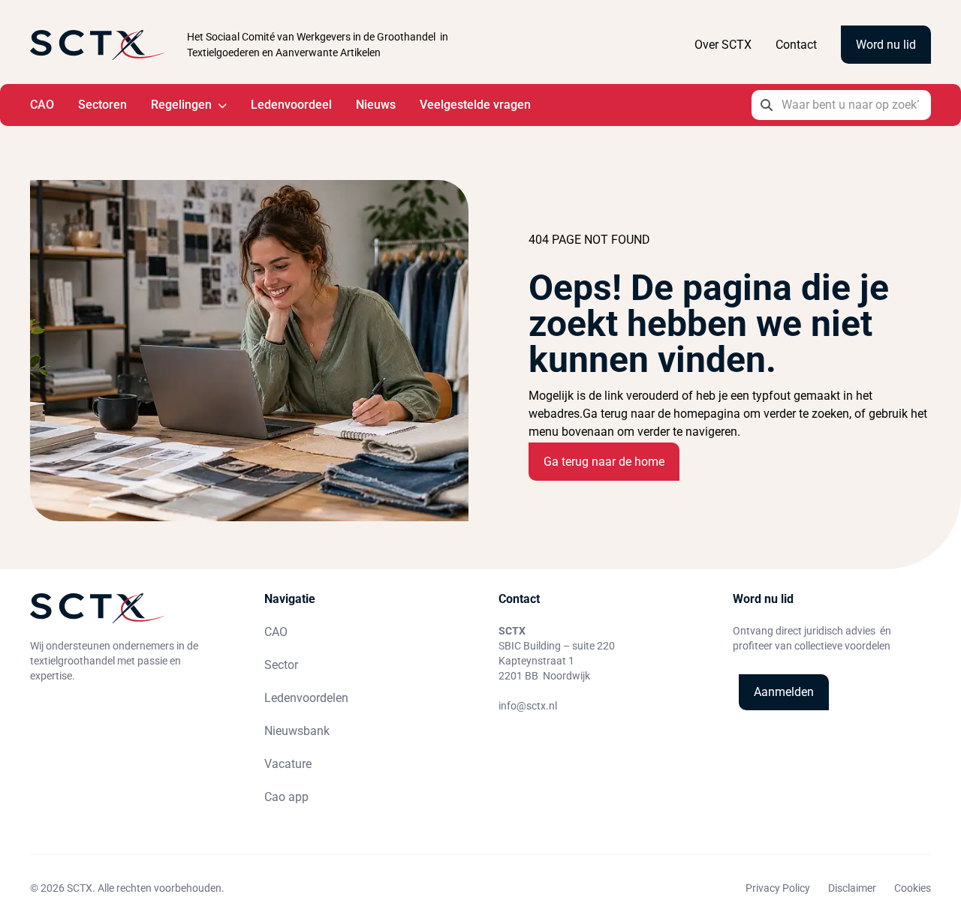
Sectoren (102, 105)
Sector (281, 665)
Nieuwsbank (297, 731)
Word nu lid (886, 45)
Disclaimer (852, 888)
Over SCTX (723, 45)
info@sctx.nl (528, 706)
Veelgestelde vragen (475, 105)
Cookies (912, 888)
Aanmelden (784, 692)
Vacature (288, 764)
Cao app (286, 797)
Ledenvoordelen (306, 698)
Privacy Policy (778, 888)
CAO (42, 105)
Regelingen (181, 105)
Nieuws (376, 105)
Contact (796, 45)
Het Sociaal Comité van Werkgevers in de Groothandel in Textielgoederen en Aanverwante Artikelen (317, 44)
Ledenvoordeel (291, 105)
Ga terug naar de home (604, 461)
